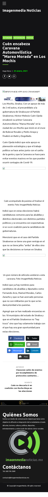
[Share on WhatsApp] (14, 76)
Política (30, 37)
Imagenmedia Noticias (22, 10)
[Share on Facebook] (5, 76)
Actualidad (7, 37)
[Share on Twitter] (9, 76)
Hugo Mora (7, 71)
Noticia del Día (19, 37)
